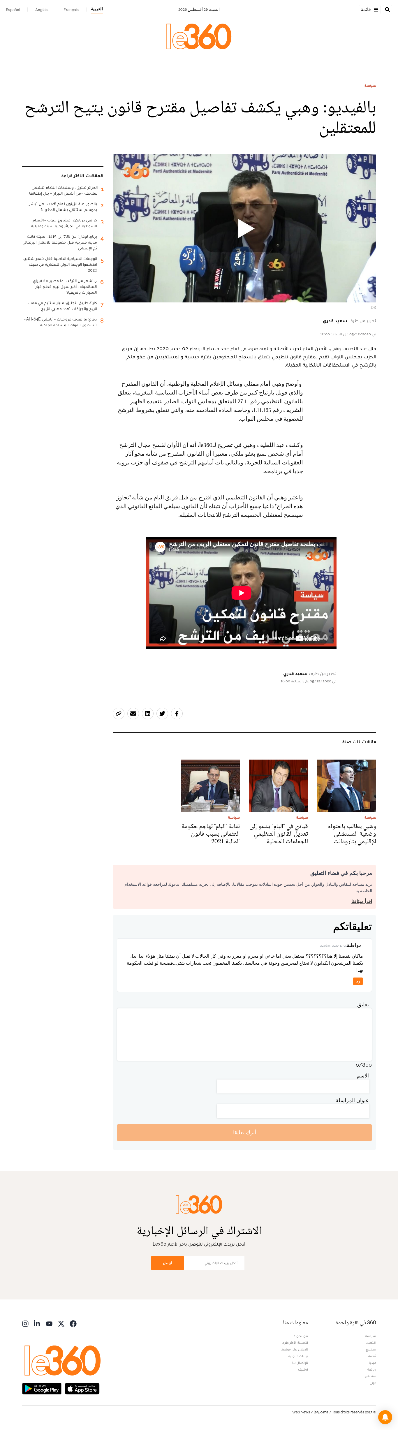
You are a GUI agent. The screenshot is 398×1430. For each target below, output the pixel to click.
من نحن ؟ (301, 1336)
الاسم (363, 1075)
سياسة (370, 86)
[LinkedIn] (37, 1323)
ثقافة (372, 1356)
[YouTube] (49, 1323)
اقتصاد (371, 1343)
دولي (373, 1383)
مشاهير (370, 1376)
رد (358, 981)
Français (71, 9)
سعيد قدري (335, 320)
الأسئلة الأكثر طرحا (294, 1343)
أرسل (167, 1263)
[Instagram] (25, 1323)
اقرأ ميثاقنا (361, 901)
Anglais (41, 9)
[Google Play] (41, 1388)
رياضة (371, 1369)
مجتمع (371, 1349)
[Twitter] (61, 1323)
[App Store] (82, 1388)
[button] (385, 1417)
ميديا (372, 1363)
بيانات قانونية (298, 1356)
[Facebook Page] (73, 1323)
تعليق (363, 1004)
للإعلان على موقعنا (294, 1349)
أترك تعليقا (244, 1132)
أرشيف (303, 1369)
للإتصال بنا (300, 1363)
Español (13, 9)
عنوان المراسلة (352, 1100)
